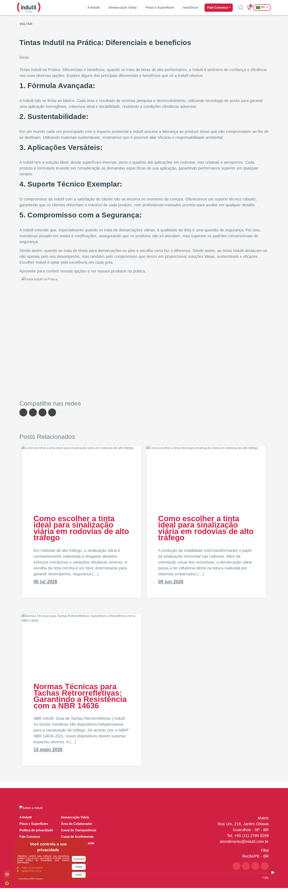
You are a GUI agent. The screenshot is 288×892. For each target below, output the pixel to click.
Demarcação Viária (123, 7)
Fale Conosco (217, 7)
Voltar (25, 24)
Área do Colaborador (76, 823)
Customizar (78, 859)
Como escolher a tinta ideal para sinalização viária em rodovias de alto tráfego (81, 528)
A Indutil (93, 7)
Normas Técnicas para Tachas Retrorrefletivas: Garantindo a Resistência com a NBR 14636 (80, 696)
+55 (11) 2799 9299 (251, 835)
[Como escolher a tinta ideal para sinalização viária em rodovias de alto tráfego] (82, 475)
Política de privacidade (36, 830)
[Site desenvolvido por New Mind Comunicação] (263, 877)
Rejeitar (78, 867)
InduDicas (190, 7)
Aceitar (78, 875)
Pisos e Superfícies (160, 7)
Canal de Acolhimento (77, 836)
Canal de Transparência (78, 830)
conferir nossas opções (66, 271)
